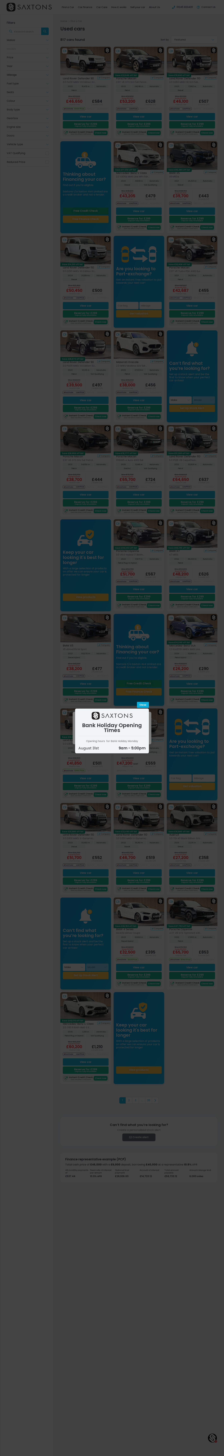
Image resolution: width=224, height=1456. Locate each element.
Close (142, 704)
